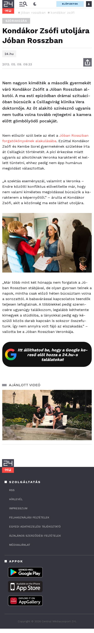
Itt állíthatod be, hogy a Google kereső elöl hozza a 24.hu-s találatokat (53, 354)
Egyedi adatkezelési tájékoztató (35, 526)
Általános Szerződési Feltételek (35, 535)
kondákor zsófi (63, 12)
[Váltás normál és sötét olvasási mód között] (35, 4)
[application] (47, 415)
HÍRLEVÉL (16, 499)
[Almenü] (23, 4)
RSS (12, 490)
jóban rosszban (33, 12)
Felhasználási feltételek (29, 517)
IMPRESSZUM (18, 508)
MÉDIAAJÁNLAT (19, 544)
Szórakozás (16, 21)
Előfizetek (70, 4)
